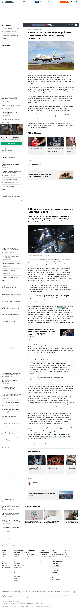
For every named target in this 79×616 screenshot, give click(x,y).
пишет (43, 79)
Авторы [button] (30, 160)
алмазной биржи (65, 297)
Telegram (29, 556)
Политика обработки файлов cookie (39, 608)
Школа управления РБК (57, 579)
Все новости (6, 25)
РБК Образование (6, 567)
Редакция (54, 556)
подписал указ (61, 306)
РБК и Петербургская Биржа (8, 31)
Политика (4, 46)
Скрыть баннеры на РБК (45, 552)
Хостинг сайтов (55, 568)
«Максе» (51, 444)
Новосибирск (17, 556)
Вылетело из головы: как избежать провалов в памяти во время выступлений (33, 523)
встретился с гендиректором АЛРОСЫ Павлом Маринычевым (47, 400)
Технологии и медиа (6, 559)
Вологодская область (19, 561)
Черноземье (17, 576)
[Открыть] (11, 2)
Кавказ (15, 578)
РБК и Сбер (4, 303)
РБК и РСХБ (4, 108)
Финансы (4, 561)
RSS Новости (42, 561)
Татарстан (16, 572)
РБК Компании (55, 575)
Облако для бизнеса (56, 563)
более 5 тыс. (58, 289)
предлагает (51, 123)
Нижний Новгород (18, 567)
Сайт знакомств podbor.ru (58, 574)
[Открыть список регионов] (71, 2)
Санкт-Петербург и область (20, 552)
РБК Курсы (54, 577)
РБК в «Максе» (34, 133)
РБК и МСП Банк (5, 376)
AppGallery (67, 556)
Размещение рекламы (57, 558)
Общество (4, 122)
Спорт (3, 39)
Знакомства (54, 572)
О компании (54, 552)
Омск (15, 558)
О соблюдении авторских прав (25, 606)
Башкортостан (17, 559)
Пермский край (17, 569)
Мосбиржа (15, 599)
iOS (65, 552)
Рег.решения (55, 570)
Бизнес (3, 426)
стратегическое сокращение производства (54, 436)
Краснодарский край (19, 565)
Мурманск (16, 582)
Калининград (17, 563)
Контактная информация (57, 554)
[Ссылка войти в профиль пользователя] (76, 1)
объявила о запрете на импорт (44, 365)
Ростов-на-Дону (17, 571)
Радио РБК (8, 1)
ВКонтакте (29, 552)
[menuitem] (21, 2)
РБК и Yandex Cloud (6, 289)
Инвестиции (4, 516)
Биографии (4, 563)
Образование (28, 526)
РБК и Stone (4, 151)
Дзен (28, 558)
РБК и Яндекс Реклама (7, 175)
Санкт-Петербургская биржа (24, 599)
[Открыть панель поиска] (74, 2)
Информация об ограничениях (9, 606)
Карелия (16, 580)
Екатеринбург (17, 554)
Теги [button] (34, 160)
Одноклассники (30, 554)
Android (66, 554)
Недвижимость (47, 526)
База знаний (4, 565)
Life (64, 526)
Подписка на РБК (43, 554)
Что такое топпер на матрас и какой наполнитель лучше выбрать (52, 523)
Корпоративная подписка (45, 556)
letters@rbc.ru (10, 596)
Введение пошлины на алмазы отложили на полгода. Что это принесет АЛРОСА (41, 332)
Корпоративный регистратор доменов (57, 566)
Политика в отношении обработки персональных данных (16, 608)
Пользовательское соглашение (42, 606)
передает (31, 265)
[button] (71, 2)
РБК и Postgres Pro (6, 252)
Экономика (4, 190)
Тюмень (16, 574)
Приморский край (18, 584)
